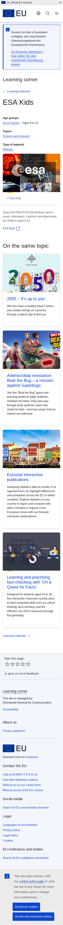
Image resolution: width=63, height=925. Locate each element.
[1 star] (7, 664)
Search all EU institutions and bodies (26, 857)
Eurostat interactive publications (25, 477)
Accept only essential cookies (33, 916)
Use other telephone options (20, 779)
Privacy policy (11, 830)
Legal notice (10, 835)
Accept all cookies (26, 906)
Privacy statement (14, 730)
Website (8, 149)
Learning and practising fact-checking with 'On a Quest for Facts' (29, 582)
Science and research (16, 136)
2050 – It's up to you (26, 298)
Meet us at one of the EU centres (23, 790)
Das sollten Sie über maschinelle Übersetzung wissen (27, 60)
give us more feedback (23, 673)
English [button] (38, 13)
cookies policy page (31, 881)
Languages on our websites (20, 824)
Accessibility (10, 709)
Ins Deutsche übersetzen (26, 51)
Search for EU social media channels (26, 807)
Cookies (8, 840)
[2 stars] (10, 664)
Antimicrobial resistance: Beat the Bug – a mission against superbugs (30, 380)
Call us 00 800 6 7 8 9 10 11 (20, 774)
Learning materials (18, 91)
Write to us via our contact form (22, 784)
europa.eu (31, 756)
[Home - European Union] (18, 13)
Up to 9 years (11, 122)
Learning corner (15, 691)
